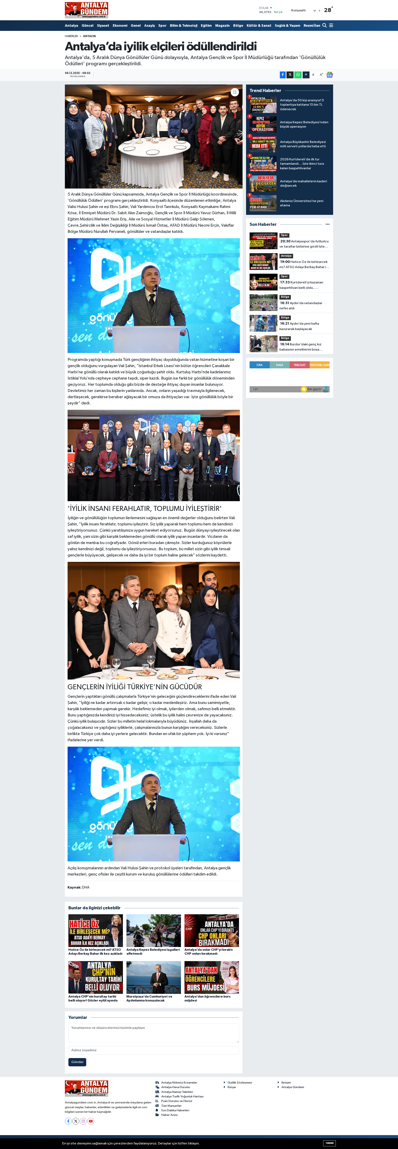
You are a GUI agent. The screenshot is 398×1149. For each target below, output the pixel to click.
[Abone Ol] (329, 75)
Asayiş (149, 25)
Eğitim (206, 25)
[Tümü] (328, 224)
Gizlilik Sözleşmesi (240, 1082)
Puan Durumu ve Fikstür (176, 1101)
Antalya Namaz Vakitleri (177, 1091)
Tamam (329, 1143)
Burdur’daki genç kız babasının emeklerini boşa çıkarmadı (300, 347)
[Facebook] (68, 1121)
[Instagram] (83, 1121)
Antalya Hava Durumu (175, 1087)
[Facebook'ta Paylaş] (283, 74)
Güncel (87, 25)
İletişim (286, 1082)
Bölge (238, 25)
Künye (232, 1087)
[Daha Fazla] (306, 74)
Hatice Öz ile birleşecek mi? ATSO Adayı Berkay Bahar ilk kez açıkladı (304, 265)
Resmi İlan (312, 25)
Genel (136, 25)
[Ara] (325, 25)
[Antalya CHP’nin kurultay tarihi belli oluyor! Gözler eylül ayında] (95, 977)
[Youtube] (90, 1121)
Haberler (71, 36)
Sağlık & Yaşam (287, 25)
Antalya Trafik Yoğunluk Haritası (182, 1096)
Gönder (77, 1062)
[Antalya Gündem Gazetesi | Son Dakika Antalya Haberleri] (86, 10)
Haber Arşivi (169, 1114)
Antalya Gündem (293, 1087)
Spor (162, 25)
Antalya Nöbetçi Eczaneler (179, 1082)
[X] (75, 1121)
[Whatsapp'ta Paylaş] (298, 74)
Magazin (222, 25)
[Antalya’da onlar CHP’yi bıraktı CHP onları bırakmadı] (211, 930)
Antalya (71, 25)
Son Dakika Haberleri (175, 1110)
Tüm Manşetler (171, 1105)
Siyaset (103, 25)
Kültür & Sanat (259, 25)
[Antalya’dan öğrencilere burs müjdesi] (211, 977)
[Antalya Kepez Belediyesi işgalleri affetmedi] (153, 930)
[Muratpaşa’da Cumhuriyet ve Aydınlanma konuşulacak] (153, 977)
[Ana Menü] (330, 25)
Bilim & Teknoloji (183, 25)
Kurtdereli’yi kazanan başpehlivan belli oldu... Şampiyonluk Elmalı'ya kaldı (301, 285)
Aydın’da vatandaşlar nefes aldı (300, 305)
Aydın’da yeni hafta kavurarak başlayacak (299, 326)
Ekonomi (120, 25)
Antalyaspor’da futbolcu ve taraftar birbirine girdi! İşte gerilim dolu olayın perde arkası (304, 244)
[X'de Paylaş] (290, 74)
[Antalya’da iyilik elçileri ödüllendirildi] (154, 137)
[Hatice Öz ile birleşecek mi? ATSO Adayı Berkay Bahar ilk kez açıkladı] (95, 930)
